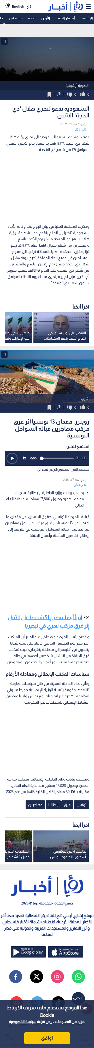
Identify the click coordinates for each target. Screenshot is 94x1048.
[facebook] (15, 976)
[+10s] (84, 458)
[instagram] (57, 976)
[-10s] (77, 458)
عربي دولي (80, 129)
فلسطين (15, 18)
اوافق (47, 1038)
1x (24, 458)
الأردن (45, 18)
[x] (36, 976)
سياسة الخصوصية (22, 1021)
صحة (31, 18)
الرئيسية (87, 18)
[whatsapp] (78, 976)
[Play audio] (12, 458)
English (18, 6)
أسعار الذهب (65, 18)
